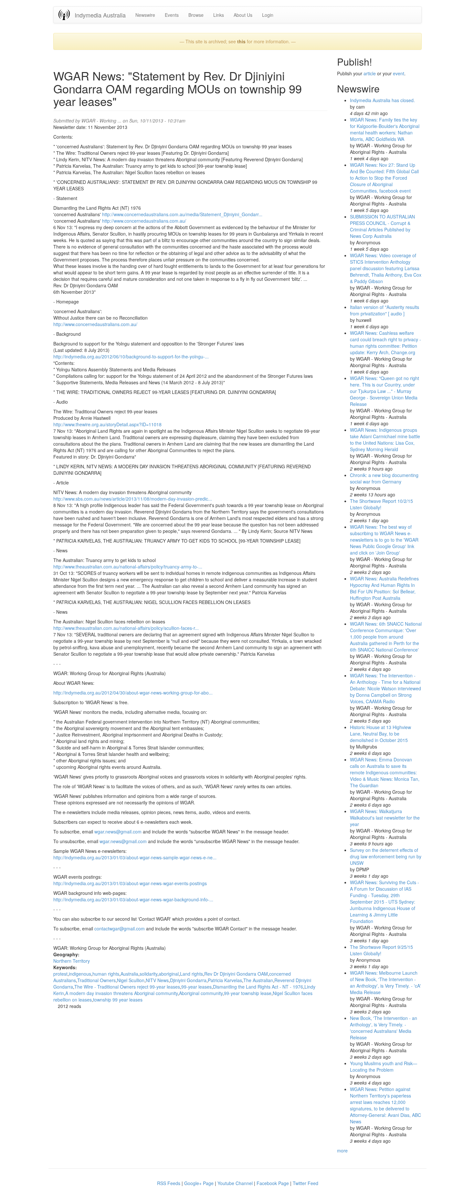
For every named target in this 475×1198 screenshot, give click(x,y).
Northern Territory (71, 961)
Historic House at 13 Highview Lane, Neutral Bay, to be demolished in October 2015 (380, 733)
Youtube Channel (235, 1183)
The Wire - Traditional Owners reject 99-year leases (127, 986)
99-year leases (196, 986)
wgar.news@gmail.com (118, 831)
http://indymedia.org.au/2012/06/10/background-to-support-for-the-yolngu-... (131, 356)
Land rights (191, 973)
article (370, 73)
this (241, 41)
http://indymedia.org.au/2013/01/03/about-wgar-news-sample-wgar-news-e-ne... (134, 857)
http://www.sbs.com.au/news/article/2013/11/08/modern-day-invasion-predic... (132, 498)
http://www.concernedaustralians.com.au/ (144, 220)
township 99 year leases (117, 999)
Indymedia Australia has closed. (382, 100)
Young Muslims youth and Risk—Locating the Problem (383, 1066)
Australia (129, 973)
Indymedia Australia (100, 15)
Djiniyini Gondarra (188, 980)
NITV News (157, 980)
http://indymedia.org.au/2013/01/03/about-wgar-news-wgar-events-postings (130, 883)
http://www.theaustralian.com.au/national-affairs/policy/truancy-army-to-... (127, 566)
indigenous (80, 973)
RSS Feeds (168, 1183)
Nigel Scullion (130, 980)
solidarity (148, 973)
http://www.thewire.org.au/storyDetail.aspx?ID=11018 (107, 424)
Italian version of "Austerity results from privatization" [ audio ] (384, 310)
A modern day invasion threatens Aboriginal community (121, 993)
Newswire (145, 15)
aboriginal (169, 973)
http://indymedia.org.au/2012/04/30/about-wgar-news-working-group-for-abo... (133, 692)
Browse (196, 15)
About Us (243, 15)
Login (267, 15)
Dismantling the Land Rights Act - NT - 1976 (258, 986)
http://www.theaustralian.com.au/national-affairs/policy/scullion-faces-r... (126, 628)
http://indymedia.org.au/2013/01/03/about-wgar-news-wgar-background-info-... (133, 899)
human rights (105, 973)
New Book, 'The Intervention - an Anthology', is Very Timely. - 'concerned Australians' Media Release (383, 1028)
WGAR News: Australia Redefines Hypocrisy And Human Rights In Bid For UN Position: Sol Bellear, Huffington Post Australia (384, 588)
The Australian (258, 980)
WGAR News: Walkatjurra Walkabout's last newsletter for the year (385, 817)
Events (172, 15)
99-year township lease (247, 993)
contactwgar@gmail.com (119, 928)
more (342, 1150)
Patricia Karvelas (225, 980)
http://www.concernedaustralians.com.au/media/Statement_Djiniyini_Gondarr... (182, 214)
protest (60, 973)
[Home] (66, 14)
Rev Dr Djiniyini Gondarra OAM (236, 973)
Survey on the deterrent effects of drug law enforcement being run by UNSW (385, 856)
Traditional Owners (96, 980)
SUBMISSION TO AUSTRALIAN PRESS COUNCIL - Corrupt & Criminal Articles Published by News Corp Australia (382, 226)
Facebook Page (273, 1183)
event (398, 73)
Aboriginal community (201, 993)
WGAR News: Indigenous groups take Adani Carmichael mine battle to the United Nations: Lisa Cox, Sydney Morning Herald (385, 439)
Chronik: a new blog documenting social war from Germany (384, 478)
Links (218, 15)
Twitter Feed (305, 1183)
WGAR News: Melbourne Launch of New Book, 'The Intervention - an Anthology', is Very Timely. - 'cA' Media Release (385, 982)
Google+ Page (199, 1183)
